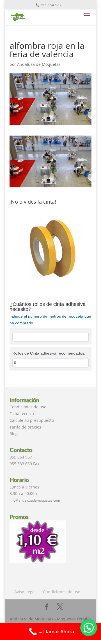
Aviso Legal (25, 591)
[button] (88, 627)
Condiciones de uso (28, 406)
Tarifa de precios (25, 427)
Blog (14, 433)
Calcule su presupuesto (32, 420)
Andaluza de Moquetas (39, 64)
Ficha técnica (22, 413)
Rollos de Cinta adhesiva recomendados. (48, 353)
